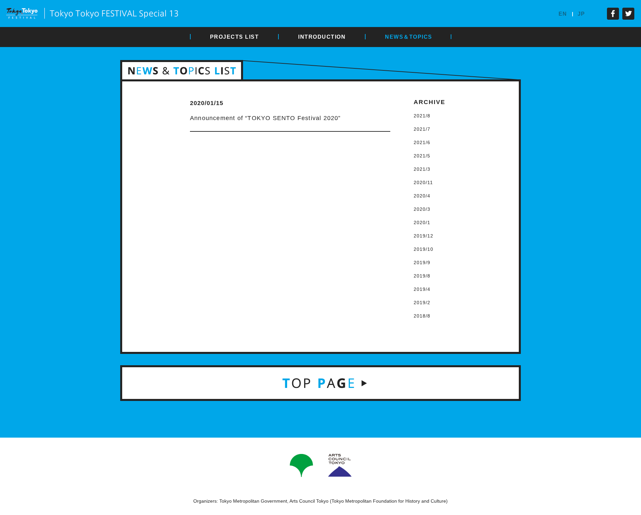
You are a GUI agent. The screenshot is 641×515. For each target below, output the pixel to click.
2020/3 (422, 209)
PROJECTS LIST (234, 37)
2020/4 (422, 195)
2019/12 (423, 235)
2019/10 (423, 249)
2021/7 (422, 129)
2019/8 (422, 276)
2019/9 (422, 262)
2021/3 (422, 169)
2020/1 (422, 222)
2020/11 (423, 182)
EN (563, 14)
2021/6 (422, 142)
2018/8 (422, 316)
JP (581, 14)
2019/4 (422, 289)
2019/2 (422, 302)
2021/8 (422, 115)
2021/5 (422, 155)
